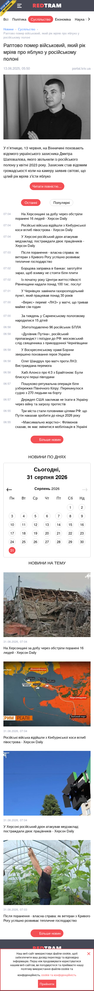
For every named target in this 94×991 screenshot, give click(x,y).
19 (35, 533)
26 (35, 541)
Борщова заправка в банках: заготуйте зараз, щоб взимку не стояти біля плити (48, 270)
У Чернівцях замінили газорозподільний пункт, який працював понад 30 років (49, 293)
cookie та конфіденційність (58, 975)
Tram (47, 5)
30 (82, 541)
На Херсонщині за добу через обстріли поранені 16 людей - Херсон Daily (48, 216)
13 (47, 524)
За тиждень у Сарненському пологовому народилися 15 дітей (50, 317)
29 (70, 541)
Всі (5, 19)
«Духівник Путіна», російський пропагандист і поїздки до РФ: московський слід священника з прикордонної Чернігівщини (51, 338)
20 (47, 533)
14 (58, 524)
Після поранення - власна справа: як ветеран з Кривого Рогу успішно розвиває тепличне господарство (47, 257)
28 (58, 541)
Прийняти (47, 983)
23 (82, 533)
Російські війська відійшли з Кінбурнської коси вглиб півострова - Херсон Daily (50, 227)
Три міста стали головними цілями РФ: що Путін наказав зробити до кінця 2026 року (51, 413)
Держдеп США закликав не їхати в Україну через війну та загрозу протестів (51, 401)
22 (70, 533)
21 (58, 533)
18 (24, 533)
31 (12, 550)
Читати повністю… (47, 186)
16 (82, 524)
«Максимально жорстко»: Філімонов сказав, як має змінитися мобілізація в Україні (51, 424)
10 (12, 524)
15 (70, 524)
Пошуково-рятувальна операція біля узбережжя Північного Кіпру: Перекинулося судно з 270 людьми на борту (49, 388)
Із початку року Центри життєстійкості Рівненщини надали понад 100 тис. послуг (48, 281)
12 (35, 524)
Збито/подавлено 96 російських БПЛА (51, 327)
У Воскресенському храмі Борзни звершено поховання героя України (44, 351)
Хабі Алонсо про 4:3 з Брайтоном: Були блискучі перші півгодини (49, 374)
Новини (8, 29)
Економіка (63, 19)
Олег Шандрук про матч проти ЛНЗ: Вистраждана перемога (46, 363)
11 (24, 524)
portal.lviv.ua (81, 68)
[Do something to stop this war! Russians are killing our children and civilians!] (8, 8)
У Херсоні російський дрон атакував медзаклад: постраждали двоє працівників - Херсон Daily (49, 241)
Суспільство (40, 19)
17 (12, 533)
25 (24, 541)
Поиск (88, 5)
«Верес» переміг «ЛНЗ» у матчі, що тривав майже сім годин (51, 304)
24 (12, 541)
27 (47, 541)
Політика (19, 19)
